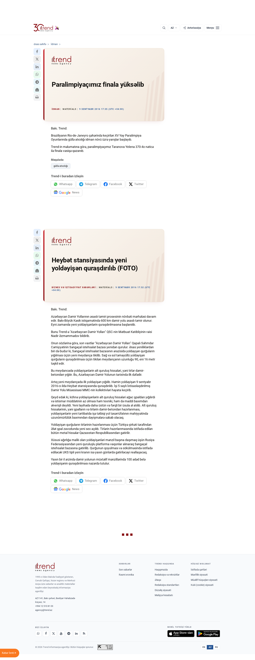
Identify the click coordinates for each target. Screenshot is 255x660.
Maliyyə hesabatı (164, 595)
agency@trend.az (43, 610)
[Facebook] (46, 633)
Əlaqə (158, 579)
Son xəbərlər (125, 569)
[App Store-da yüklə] (180, 633)
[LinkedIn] (76, 633)
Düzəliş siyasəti (163, 590)
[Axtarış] (163, 27)
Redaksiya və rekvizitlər (167, 574)
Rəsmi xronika (126, 574)
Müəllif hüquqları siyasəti (204, 579)
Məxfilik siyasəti (199, 574)
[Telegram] (69, 633)
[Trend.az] (46, 28)
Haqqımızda (161, 569)
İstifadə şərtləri (199, 569)
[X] (53, 633)
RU (216, 647)
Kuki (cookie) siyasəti (202, 585)
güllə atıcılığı (61, 166)
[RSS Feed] (84, 633)
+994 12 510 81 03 (44, 606)
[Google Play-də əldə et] (208, 633)
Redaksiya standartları (167, 585)
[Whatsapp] (38, 633)
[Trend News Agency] (45, 567)
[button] (37, 51)
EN (203, 647)
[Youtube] (61, 633)
